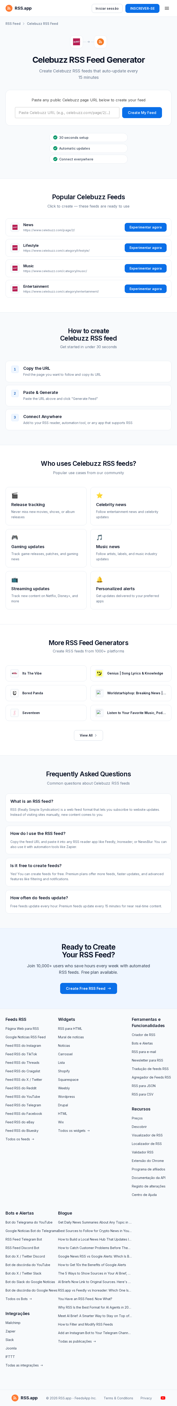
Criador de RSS (143, 1035)
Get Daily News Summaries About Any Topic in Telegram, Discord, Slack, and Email (95, 1222)
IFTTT (10, 1357)
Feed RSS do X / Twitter (24, 1080)
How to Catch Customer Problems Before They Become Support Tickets (95, 1248)
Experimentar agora (146, 227)
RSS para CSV (142, 1094)
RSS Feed (13, 24)
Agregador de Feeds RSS (151, 1077)
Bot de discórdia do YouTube (28, 1265)
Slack (10, 1340)
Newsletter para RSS (147, 1060)
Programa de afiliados (148, 1169)
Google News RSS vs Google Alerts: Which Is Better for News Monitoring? (95, 1256)
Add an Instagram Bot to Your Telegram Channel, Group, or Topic (95, 1333)
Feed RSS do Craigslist (23, 1071)
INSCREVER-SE (142, 8)
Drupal (63, 1105)
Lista (61, 1062)
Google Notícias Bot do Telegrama (32, 1231)
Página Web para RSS (22, 1028)
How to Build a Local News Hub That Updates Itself (95, 1239)
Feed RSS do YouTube (23, 1097)
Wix (61, 1122)
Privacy (146, 1398)
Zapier (10, 1331)
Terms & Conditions (118, 1398)
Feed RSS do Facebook (24, 1114)
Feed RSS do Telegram (23, 1105)
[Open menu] (166, 8)
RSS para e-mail (144, 1052)
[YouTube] (163, 1398)
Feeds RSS (16, 1019)
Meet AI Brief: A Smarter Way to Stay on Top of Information (95, 1316)
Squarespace (68, 1080)
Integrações (18, 1313)
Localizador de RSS (147, 1144)
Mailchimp (13, 1323)
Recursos (141, 1109)
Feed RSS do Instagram (23, 1045)
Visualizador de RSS (147, 1135)
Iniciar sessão (107, 8)
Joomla (11, 1348)
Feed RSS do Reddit (21, 1088)
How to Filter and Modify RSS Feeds (85, 1324)
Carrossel (65, 1054)
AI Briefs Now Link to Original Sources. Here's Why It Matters (95, 1282)
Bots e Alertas (142, 1043)
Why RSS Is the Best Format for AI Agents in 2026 (95, 1307)
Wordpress (66, 1097)
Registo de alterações (148, 1186)
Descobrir (139, 1127)
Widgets (66, 1019)
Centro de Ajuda (144, 1195)
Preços (137, 1118)
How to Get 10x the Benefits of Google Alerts (92, 1265)
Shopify (64, 1071)
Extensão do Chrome (148, 1161)
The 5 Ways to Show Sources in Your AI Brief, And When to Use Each (95, 1273)
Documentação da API (148, 1178)
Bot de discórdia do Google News (31, 1290)
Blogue (65, 1213)
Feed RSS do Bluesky (22, 1131)
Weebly (64, 1088)
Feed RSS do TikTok (21, 1054)
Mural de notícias (71, 1037)
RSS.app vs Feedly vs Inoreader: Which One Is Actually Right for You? (95, 1290)
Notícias (64, 1045)
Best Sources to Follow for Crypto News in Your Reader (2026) (95, 1231)
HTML (62, 1114)
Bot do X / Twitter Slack (23, 1273)
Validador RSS (142, 1152)
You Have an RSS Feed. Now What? (85, 1299)
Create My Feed (142, 112)
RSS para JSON (144, 1086)
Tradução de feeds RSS (150, 1069)
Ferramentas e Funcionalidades (148, 1022)
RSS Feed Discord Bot (22, 1248)
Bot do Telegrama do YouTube (29, 1222)
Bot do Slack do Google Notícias (30, 1282)
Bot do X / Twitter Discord (25, 1256)
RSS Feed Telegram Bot (24, 1239)
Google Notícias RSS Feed (26, 1037)
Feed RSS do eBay (20, 1122)
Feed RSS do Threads (22, 1062)
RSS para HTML (70, 1028)
